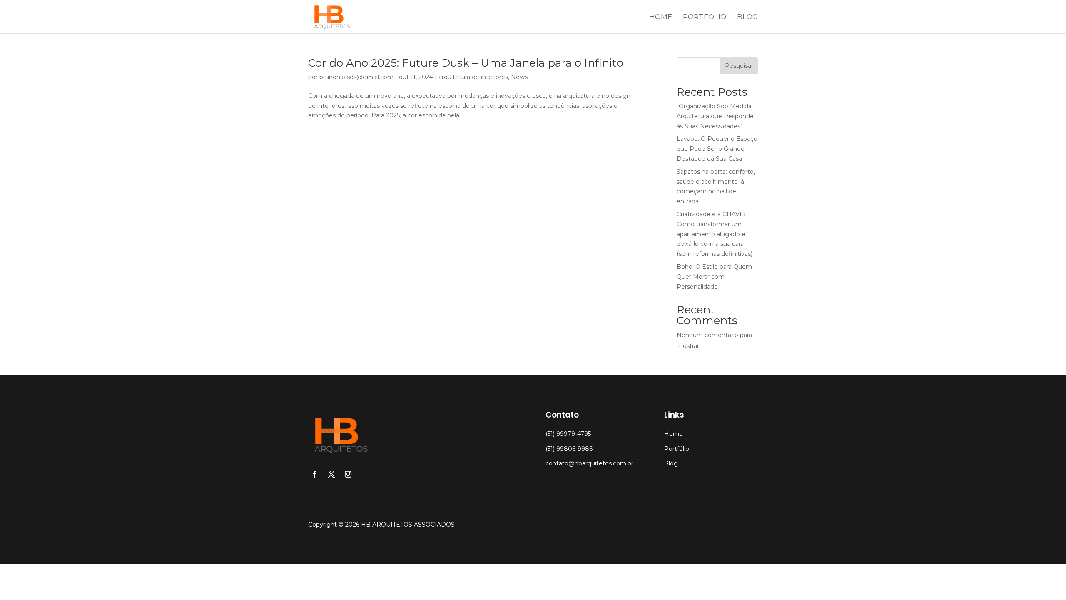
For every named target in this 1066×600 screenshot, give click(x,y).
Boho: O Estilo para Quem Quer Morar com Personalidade (714, 276)
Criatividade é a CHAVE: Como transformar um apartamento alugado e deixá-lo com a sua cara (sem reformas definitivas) (714, 234)
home (660, 17)
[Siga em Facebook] (314, 474)
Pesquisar (739, 66)
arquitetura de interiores (473, 77)
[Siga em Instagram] (348, 474)
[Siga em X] (331, 474)
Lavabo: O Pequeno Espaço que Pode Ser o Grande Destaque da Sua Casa (717, 148)
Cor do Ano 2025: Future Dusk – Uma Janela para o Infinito (465, 63)
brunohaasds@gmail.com (356, 77)
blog (747, 17)
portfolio (704, 17)
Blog (671, 463)
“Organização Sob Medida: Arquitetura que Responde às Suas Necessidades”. (715, 116)
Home (673, 434)
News (519, 77)
